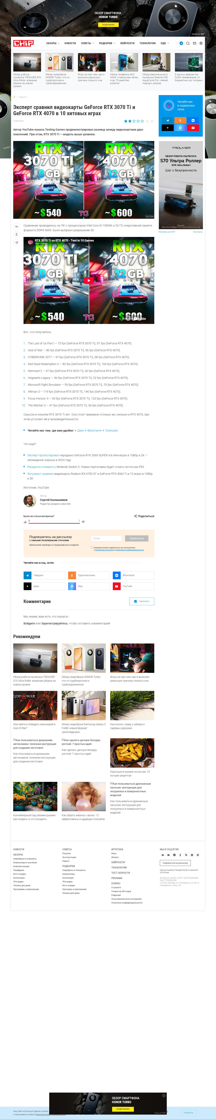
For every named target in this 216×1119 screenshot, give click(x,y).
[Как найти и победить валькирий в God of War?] (35, 705)
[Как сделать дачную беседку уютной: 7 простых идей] (84, 742)
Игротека (117, 849)
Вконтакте (94, 430)
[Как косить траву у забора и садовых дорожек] (132, 705)
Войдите (29, 623)
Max (80, 586)
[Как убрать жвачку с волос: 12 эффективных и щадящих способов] (84, 796)
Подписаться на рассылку (175, 863)
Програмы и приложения (74, 889)
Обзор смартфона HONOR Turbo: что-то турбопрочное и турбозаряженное (58, 79)
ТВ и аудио (18, 881)
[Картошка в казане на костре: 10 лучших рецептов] (132, 753)
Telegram (38, 575)
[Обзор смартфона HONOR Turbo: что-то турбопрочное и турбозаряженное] (84, 658)
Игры (114, 853)
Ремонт (66, 861)
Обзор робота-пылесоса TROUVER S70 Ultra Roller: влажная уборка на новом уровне (27, 80)
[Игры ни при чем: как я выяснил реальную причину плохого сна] (132, 658)
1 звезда (126, 121)
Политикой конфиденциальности (130, 550)
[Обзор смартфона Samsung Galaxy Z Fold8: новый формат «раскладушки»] (84, 705)
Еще (163, 43)
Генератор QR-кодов (121, 891)
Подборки (105, 43)
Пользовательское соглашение (126, 899)
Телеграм (111, 430)
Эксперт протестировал (43, 455)
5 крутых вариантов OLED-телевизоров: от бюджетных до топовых (188, 77)
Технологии (148, 43)
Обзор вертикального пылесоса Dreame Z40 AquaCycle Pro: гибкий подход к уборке (155, 79)
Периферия (18, 870)
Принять (188, 1113)
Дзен (80, 430)
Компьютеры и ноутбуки (25, 862)
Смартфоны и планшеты (25, 859)
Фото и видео (19, 874)
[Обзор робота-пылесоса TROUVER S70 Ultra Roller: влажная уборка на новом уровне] (35, 658)
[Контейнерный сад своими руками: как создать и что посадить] (35, 796)
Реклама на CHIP (167, 232)
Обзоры (51, 43)
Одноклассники (86, 575)
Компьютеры (68, 874)
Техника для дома (21, 885)
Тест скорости (120, 872)
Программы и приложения (26, 889)
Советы (86, 43)
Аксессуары (19, 878)
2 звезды (130, 121)
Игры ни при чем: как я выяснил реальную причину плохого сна (91, 77)
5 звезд (142, 121)
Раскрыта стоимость (41, 467)
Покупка (66, 853)
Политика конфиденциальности (126, 903)
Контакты (198, 232)
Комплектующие (21, 866)
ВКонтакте (128, 575)
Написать (144, 601)
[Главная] (14, 97)
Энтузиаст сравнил (40, 474)
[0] (83, 522)
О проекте (116, 887)
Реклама (116, 878)
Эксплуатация (69, 857)
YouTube (127, 586)
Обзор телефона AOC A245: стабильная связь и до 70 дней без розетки (124, 79)
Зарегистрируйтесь (54, 623)
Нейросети (127, 43)
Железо (115, 857)
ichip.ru (115, 883)
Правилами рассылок (104, 550)
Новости (70, 43)
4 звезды (138, 121)
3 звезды (134, 121)
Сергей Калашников (53, 500)
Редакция (116, 895)
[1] (25, 522)
